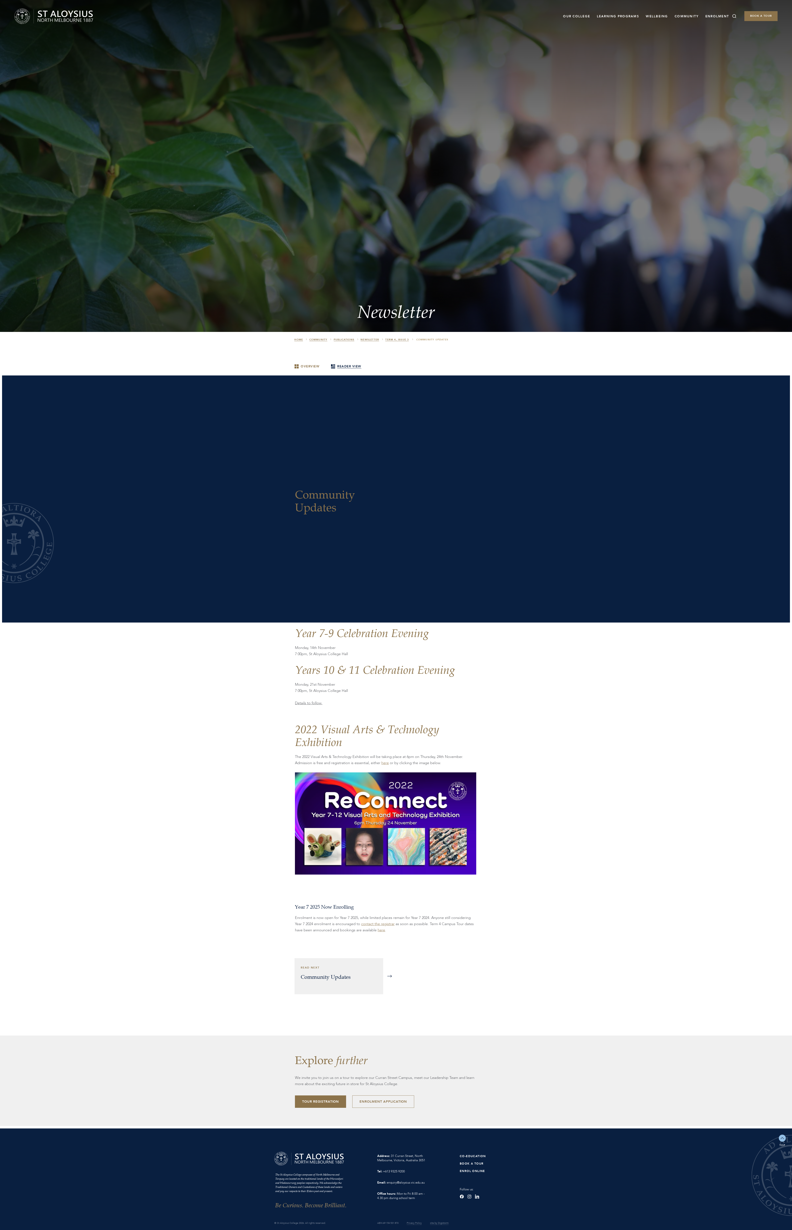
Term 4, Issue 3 (397, 339)
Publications (344, 339)
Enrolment (717, 16)
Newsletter (370, 339)
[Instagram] (469, 1196)
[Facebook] (462, 1196)
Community (687, 16)
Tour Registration (320, 1101)
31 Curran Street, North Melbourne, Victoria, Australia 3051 (401, 1158)
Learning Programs (618, 16)
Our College (576, 16)
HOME (298, 339)
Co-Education (473, 1156)
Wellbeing (657, 16)
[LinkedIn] (477, 1196)
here (385, 763)
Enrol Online (472, 1171)
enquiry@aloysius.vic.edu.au (406, 1182)
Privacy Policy (414, 1223)
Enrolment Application (383, 1101)
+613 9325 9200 (394, 1171)
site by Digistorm (439, 1223)
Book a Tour (761, 16)
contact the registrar (378, 924)
